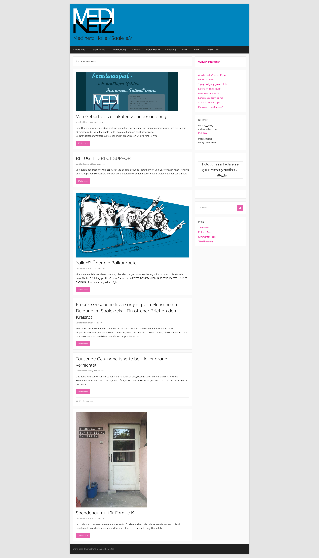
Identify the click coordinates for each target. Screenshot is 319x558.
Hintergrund (79, 49)
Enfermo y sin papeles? (209, 89)
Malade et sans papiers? (210, 93)
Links (184, 49)
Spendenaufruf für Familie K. (105, 512)
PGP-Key (202, 133)
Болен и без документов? (211, 98)
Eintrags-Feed (205, 232)
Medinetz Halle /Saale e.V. (103, 38)
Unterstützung (119, 49)
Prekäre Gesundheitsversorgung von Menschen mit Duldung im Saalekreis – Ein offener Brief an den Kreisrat (128, 311)
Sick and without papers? (210, 102)
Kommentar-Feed (207, 237)
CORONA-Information (209, 62)
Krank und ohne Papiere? (210, 107)
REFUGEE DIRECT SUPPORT (104, 158)
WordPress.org (205, 241)
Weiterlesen (83, 143)
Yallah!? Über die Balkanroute (106, 262)
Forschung (170, 49)
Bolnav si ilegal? (206, 79)
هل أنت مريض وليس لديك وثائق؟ (212, 84)
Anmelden (203, 227)
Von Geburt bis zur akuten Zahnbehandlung (121, 116)
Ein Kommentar (86, 401)
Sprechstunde (98, 49)
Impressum (213, 49)
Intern (196, 49)
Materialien (151, 49)
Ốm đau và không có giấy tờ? (212, 75)
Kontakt (136, 49)
